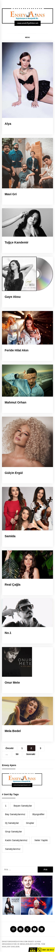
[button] (27, 37)
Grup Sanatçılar (13, 831)
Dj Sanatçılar (12, 823)
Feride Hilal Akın (16, 350)
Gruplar (30, 823)
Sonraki (30, 754)
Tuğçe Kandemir (16, 242)
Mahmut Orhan (15, 402)
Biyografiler (38, 814)
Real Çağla (12, 584)
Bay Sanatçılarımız (15, 814)
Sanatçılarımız (12, 849)
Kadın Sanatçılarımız (16, 840)
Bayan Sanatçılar (23, 805)
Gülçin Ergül (14, 473)
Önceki (9, 748)
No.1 (8, 633)
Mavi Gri (11, 194)
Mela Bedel (13, 731)
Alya (8, 123)
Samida (10, 536)
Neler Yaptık (41, 840)
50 (17, 754)
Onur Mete (12, 682)
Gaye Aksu (13, 296)
